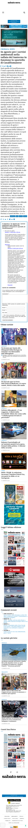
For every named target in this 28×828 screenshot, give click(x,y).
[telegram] (10, 66)
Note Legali (15, 818)
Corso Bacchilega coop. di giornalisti (14, 805)
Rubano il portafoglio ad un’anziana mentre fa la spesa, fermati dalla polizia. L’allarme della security (13, 445)
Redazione (7, 816)
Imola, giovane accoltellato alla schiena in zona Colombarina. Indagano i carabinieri (12, 719)
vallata (25, 216)
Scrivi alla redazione (14, 822)
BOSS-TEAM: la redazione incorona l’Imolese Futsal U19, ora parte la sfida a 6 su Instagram (13, 475)
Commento (5, 294)
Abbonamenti (14, 816)
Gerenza (22, 818)
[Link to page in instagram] (17, 772)
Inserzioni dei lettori (17, 820)
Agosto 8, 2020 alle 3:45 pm (15, 248)
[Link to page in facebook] (11, 772)
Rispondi (7, 244)
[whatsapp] (7, 66)
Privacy (21, 816)
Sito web (4, 312)
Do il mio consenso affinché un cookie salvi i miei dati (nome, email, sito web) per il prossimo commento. (14, 316)
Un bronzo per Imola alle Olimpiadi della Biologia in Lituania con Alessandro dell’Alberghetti (11, 350)
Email (4, 310)
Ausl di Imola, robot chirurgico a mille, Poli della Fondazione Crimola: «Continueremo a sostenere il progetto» (15, 616)
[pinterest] (6, 66)
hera (17, 216)
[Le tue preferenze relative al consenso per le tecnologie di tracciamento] (25, 825)
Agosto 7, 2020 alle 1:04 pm (12, 232)
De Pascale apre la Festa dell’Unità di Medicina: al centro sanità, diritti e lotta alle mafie (13, 383)
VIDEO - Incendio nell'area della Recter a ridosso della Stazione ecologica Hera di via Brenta (16, 621)
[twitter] (2, 66)
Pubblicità (8, 820)
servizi (20, 216)
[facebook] (1, 66)
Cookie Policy (7, 818)
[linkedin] (4, 66)
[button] (22, 12)
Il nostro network (15, 803)
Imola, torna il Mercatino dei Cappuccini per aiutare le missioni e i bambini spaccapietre (14, 692)
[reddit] (9, 66)
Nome (4, 307)
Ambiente (12, 216)
